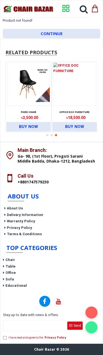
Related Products (31, 52)
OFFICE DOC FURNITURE (74, 112)
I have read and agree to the (37, 337)
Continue (52, 33)
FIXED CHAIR (28, 112)
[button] (47, 135)
